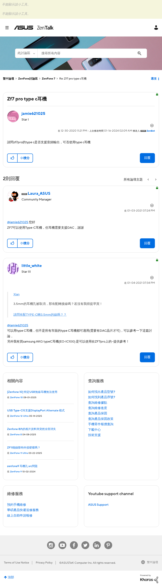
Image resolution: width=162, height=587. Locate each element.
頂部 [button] (11, 577)
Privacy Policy (44, 563)
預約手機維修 (16, 505)
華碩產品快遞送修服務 (23, 510)
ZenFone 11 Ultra (19, 453)
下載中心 (94, 430)
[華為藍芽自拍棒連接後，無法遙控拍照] (155, 180)
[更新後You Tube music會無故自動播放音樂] (148, 180)
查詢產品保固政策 (100, 419)
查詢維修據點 (97, 403)
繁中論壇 (8, 79)
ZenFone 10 (16, 397)
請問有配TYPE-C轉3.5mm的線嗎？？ (40, 315)
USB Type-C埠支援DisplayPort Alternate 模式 (36, 410)
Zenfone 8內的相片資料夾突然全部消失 (31, 429)
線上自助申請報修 (19, 516)
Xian (16, 294)
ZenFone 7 (48, 79)
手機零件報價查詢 (100, 424)
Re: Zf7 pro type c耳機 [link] (73, 79)
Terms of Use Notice (16, 563)
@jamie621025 (17, 222)
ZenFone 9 (16, 471)
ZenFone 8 (16, 434)
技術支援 (94, 435)
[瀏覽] (9, 28)
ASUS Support (98, 505)
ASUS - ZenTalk (34, 28)
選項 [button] (153, 79)
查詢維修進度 (97, 408)
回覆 (147, 158)
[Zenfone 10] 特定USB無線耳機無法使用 (32, 392)
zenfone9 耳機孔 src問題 (22, 466)
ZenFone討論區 (28, 79)
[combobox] (92, 53)
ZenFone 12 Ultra (19, 416)
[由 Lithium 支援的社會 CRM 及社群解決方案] (149, 578)
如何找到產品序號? (101, 397)
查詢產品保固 (97, 413)
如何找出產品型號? (101, 392)
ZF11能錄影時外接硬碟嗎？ (23, 447)
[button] (13, 158)
